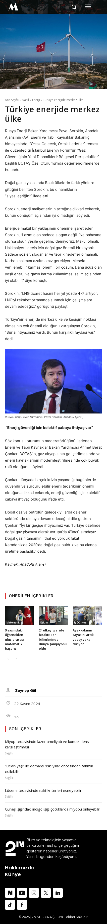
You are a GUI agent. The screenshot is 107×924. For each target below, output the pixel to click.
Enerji (36, 100)
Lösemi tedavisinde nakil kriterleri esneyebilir (44, 790)
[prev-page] (8, 659)
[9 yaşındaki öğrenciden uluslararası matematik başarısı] (19, 615)
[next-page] (16, 659)
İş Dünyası (80, 622)
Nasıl (25, 100)
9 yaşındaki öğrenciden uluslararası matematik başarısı (14, 639)
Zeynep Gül (25, 690)
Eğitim (44, 622)
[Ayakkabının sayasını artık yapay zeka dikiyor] (87, 615)
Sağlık (9, 753)
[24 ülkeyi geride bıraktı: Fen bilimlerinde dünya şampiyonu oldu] (53, 615)
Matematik (13, 622)
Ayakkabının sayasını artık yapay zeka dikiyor (83, 637)
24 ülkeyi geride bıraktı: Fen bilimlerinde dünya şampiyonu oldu (53, 639)
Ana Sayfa (12, 100)
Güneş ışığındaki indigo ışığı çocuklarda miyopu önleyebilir (53, 809)
